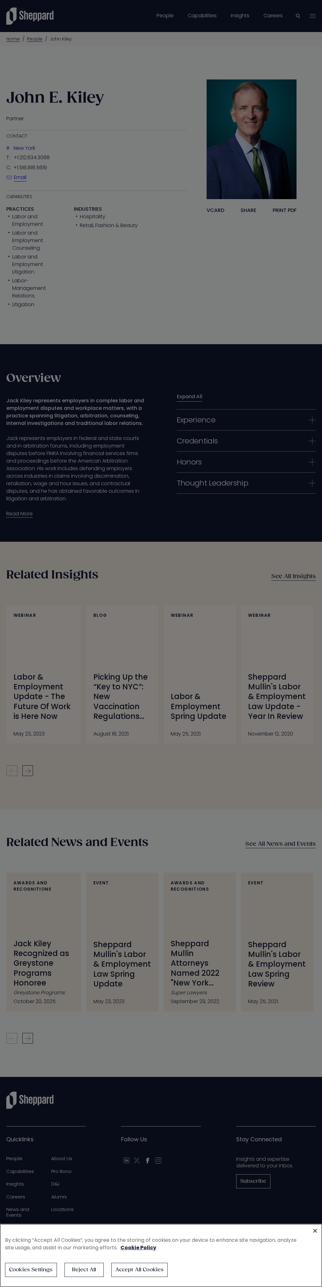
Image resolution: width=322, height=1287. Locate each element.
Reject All (84, 1270)
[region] (161, 1255)
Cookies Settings (31, 1270)
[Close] (315, 1231)
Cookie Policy (138, 1247)
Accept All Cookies (139, 1270)
